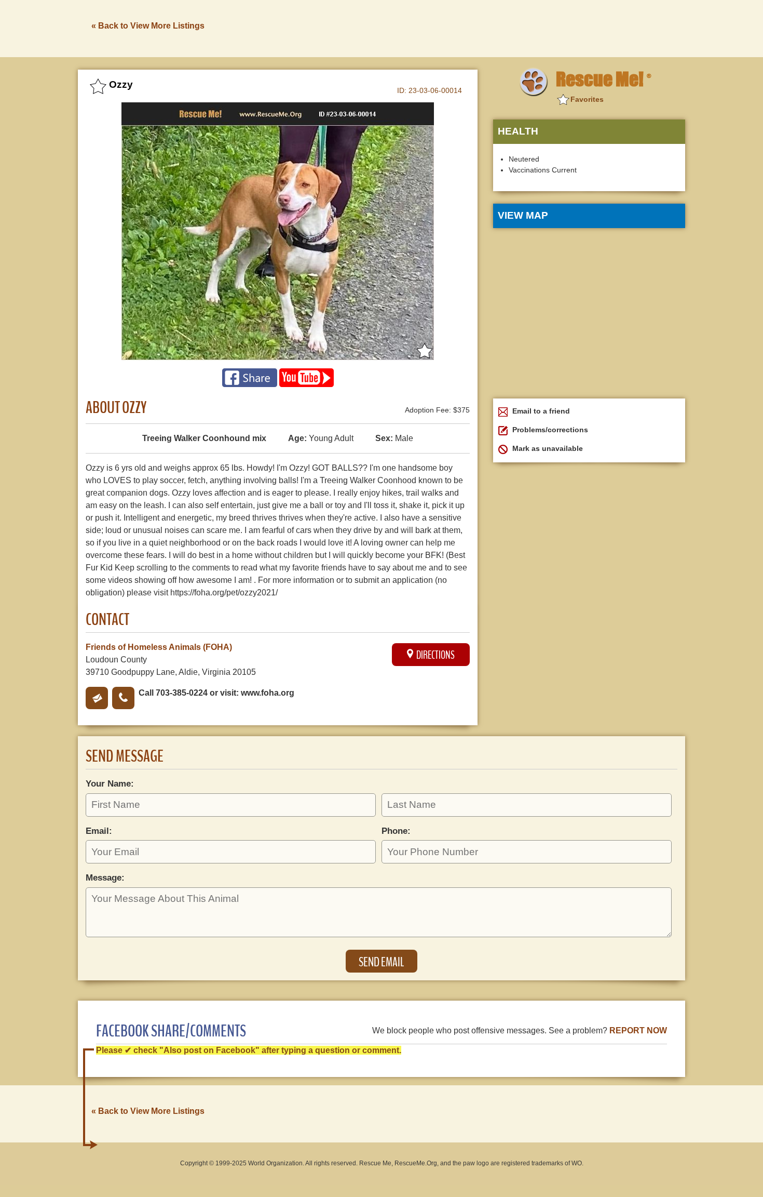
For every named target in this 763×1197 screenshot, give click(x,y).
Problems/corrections (549, 429)
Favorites (587, 99)
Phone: (396, 831)
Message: (105, 877)
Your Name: (110, 783)
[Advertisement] (496, 27)
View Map (523, 215)
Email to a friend (540, 411)
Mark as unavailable (546, 448)
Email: (99, 831)
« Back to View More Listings (148, 25)
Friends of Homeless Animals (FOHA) (159, 647)
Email (97, 698)
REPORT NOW (638, 1030)
